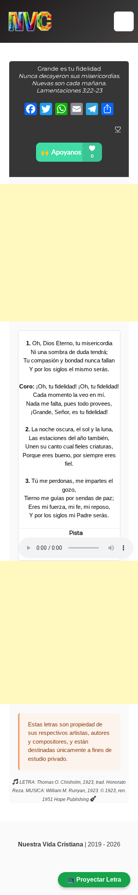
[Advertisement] (69, 253)
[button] (124, 21)
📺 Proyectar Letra (94, 879)
